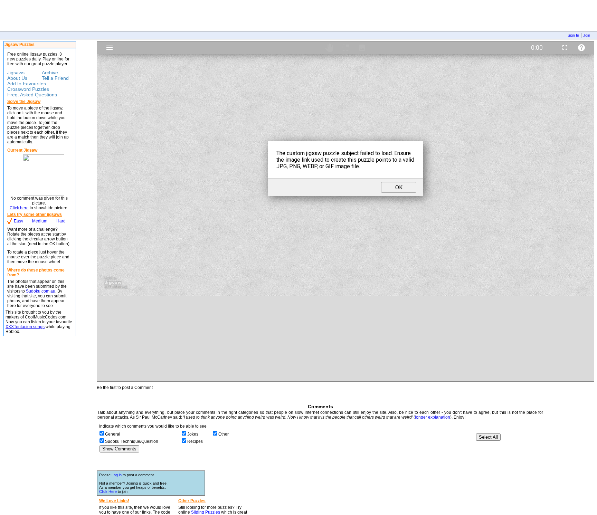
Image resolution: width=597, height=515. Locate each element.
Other (223, 434)
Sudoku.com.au (40, 291)
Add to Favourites (26, 83)
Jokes (192, 434)
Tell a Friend (55, 78)
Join (586, 35)
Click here (19, 208)
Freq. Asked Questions (32, 94)
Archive (50, 72)
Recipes (195, 441)
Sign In (573, 35)
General (112, 434)
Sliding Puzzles (205, 512)
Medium (39, 221)
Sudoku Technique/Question (131, 441)
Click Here (108, 491)
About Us (17, 78)
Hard (61, 221)
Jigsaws (16, 72)
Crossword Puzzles (28, 89)
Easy (18, 221)
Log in (117, 475)
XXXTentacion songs (25, 326)
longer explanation (432, 417)
